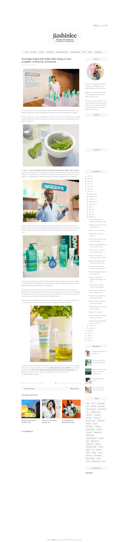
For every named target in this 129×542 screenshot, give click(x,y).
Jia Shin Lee (25, 65)
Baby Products (102, 409)
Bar (93, 449)
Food (84, 52)
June (90, 209)
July (90, 207)
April (90, 214)
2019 (88, 191)
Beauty (90, 52)
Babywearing (97, 455)
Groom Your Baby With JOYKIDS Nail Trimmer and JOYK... (97, 279)
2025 (88, 176)
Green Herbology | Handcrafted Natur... (68, 421)
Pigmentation (89, 444)
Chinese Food (100, 420)
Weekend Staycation (62, 52)
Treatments (97, 417)
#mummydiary (101, 403)
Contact (41, 52)
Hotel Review (89, 426)
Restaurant (102, 406)
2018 (88, 331)
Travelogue (98, 52)
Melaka (100, 452)
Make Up (95, 423)
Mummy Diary (50, 52)
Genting (99, 458)
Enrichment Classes (91, 446)
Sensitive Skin (35, 383)
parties (88, 449)
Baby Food (89, 455)
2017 (88, 333)
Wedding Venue (96, 461)
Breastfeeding (95, 441)
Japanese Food (97, 432)
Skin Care (93, 406)
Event (87, 406)
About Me (33, 52)
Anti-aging (89, 417)
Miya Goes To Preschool (95, 312)
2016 (88, 336)
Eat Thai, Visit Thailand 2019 (97, 230)
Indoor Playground (91, 438)
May (90, 212)
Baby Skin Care (90, 435)
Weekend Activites (95, 412)
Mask (87, 441)
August (91, 204)
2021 (88, 186)
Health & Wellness (91, 409)
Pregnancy (89, 415)
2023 (88, 181)
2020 (88, 189)
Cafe (87, 412)
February (91, 326)
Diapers (94, 452)
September (92, 202)
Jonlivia (101, 446)
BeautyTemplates (60, 539)
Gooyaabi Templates (77, 539)
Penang (88, 452)
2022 (88, 184)
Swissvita (98, 444)
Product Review (90, 429)
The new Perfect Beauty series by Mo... (49, 421)
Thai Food (99, 429)
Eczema (28, 383)
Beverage (88, 423)
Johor (87, 461)
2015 (88, 338)
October (91, 199)
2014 (88, 341)
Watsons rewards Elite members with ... (29, 421)
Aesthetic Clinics (90, 420)
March (90, 217)
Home (26, 52)
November (92, 197)
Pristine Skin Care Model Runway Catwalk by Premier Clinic (99, 372)
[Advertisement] (65, 16)
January (91, 328)
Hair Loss (98, 449)
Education (89, 432)
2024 (88, 179)
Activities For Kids (75, 52)
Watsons (41, 383)
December (92, 194)
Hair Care (97, 426)
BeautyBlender (90, 458)
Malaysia (101, 438)
